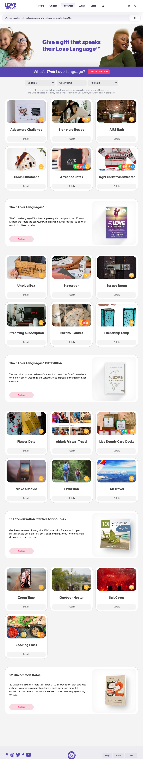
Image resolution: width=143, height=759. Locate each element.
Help (107, 755)
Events (82, 5)
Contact (131, 755)
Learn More (67, 18)
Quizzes (53, 5)
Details (26, 139)
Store (93, 5)
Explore (21, 239)
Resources (68, 5)
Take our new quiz (99, 71)
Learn (41, 5)
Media (118, 755)
